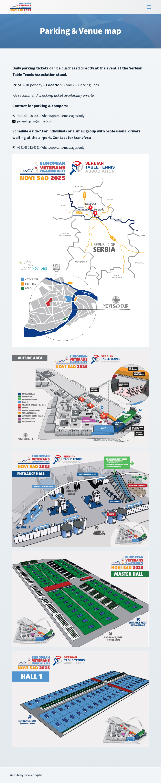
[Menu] (149, 7)
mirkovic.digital (33, 775)
